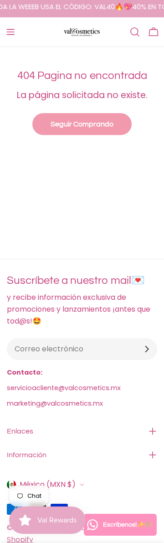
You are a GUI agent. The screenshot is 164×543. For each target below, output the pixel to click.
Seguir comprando (82, 124)
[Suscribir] (146, 349)
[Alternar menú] (10, 32)
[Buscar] (135, 32)
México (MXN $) (48, 484)
